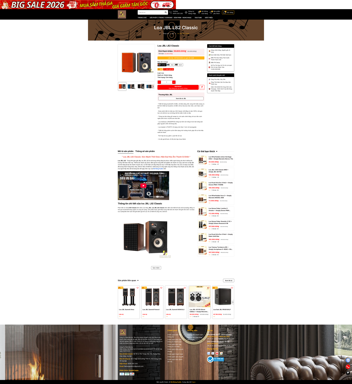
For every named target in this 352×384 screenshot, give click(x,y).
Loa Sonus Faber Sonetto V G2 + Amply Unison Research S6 (220, 222)
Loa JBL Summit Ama (126, 309)
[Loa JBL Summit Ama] (129, 296)
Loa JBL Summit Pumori (151, 309)
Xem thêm (156, 268)
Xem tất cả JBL (181, 98)
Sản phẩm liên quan (127, 280)
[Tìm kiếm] (165, 12)
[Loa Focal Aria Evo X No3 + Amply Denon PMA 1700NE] (202, 186)
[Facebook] (212, 353)
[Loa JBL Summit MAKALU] (176, 296)
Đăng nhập (192, 13)
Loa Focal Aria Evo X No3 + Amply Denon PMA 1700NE (221, 184)
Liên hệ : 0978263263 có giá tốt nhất (181, 58)
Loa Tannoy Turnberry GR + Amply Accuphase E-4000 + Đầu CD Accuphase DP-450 (220, 248)
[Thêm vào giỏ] (197, 305)
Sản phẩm (216, 12)
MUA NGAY (178, 87)
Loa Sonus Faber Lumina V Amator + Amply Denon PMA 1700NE (219, 209)
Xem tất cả (228, 280)
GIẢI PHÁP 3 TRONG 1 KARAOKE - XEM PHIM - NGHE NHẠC (170, 17)
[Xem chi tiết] (127, 305)
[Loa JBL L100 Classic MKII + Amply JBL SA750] (202, 173)
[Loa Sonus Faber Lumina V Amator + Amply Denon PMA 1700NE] (202, 211)
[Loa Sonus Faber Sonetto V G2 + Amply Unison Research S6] (202, 224)
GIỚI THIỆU (209, 17)
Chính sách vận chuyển (175, 357)
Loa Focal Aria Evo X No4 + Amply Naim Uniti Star (221, 235)
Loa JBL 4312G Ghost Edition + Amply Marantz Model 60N (198, 311)
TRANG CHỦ (142, 17)
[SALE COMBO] (88, 4)
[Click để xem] (136, 62)
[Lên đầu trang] (348, 379)
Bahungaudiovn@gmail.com (133, 366)
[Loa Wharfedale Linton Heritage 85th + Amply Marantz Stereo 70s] (202, 160)
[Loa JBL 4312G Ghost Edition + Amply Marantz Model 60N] (199, 296)
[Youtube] (217, 353)
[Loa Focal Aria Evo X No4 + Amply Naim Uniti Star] (202, 237)
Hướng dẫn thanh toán (195, 335)
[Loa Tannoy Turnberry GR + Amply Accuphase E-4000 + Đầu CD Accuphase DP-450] (202, 250)
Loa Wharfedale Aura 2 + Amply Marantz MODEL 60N (220, 196)
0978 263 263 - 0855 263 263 (218, 336)
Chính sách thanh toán (175, 354)
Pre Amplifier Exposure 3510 (18, 376)
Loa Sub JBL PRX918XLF (222, 309)
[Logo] (122, 14)
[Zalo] (208, 353)
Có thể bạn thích (206, 151)
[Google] (221, 353)
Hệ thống (204, 12)
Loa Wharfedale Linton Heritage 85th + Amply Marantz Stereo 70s (221, 158)
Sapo (194, 382)
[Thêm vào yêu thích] (138, 288)
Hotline (178, 12)
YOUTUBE (198, 17)
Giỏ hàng (230, 12)
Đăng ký (191, 11)
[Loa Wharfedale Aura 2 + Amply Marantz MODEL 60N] (202, 199)
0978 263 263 (133, 364)
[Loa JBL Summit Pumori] (152, 296)
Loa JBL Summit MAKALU (175, 309)
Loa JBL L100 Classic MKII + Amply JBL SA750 (218, 171)
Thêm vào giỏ (202, 88)
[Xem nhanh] (131, 305)
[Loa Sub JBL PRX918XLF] (223, 296)
